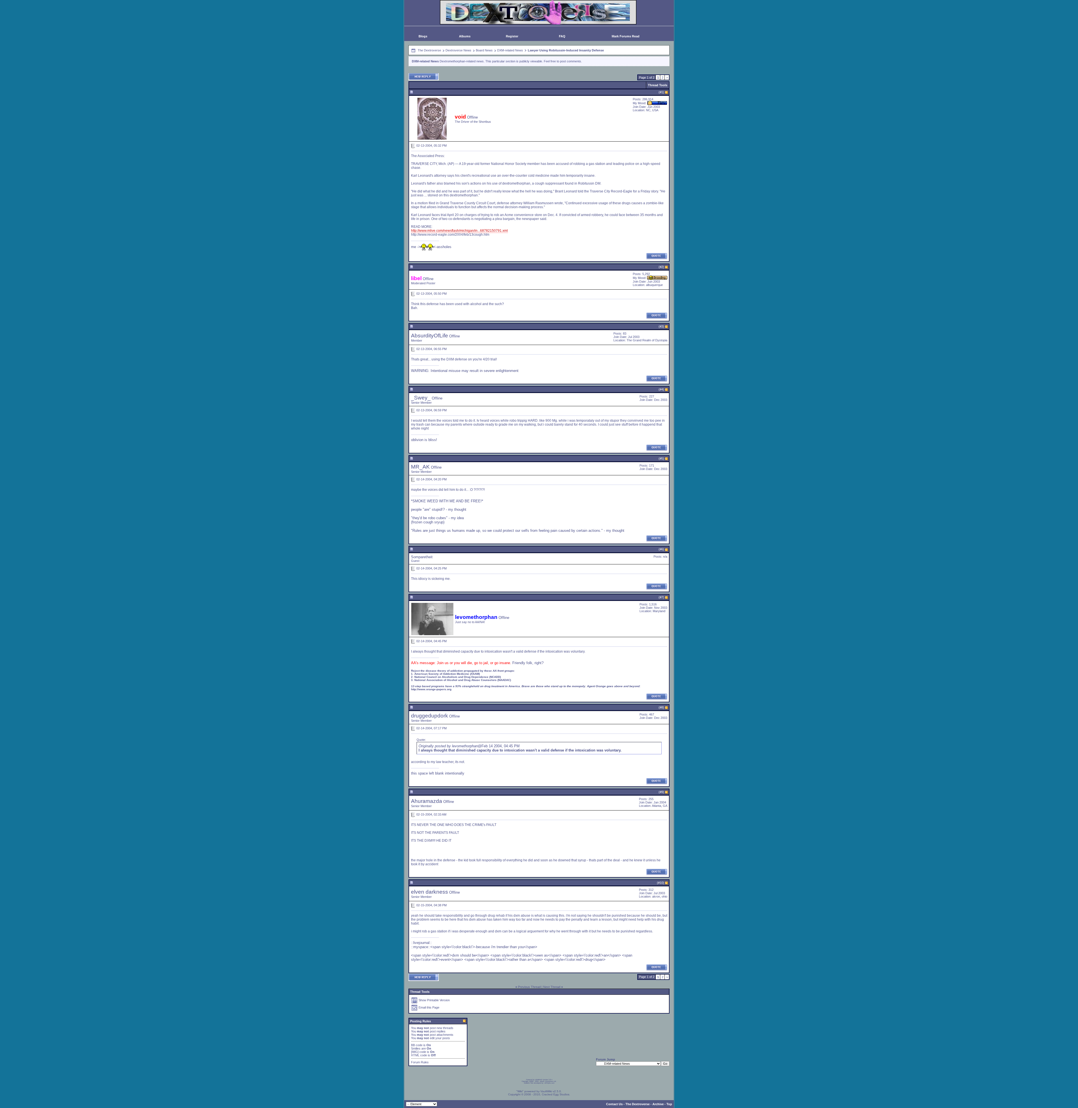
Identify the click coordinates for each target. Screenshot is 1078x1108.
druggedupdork (429, 716)
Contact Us (614, 1104)
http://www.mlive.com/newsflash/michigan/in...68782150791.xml (459, 231)
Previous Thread (529, 987)
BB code (416, 1045)
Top (669, 1104)
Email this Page (429, 1007)
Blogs (423, 36)
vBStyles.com (549, 1083)
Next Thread (551, 987)
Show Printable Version (434, 1000)
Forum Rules (420, 1062)
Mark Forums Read (626, 36)
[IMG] (415, 1051)
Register (512, 36)
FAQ (562, 36)
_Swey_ (421, 398)
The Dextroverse (429, 50)
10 (661, 882)
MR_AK (420, 467)
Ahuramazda (426, 801)
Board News (484, 50)
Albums (465, 36)
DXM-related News (510, 50)
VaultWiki (546, 1091)
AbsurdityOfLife (429, 336)
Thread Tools (657, 85)
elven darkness (429, 892)
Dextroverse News (458, 50)
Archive (658, 1104)
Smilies (416, 1048)
